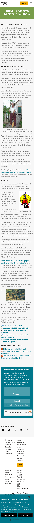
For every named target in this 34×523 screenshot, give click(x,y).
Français (19, 477)
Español (19, 475)
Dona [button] (24, 3)
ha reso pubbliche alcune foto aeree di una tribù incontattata (16, 171)
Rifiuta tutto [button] (25, 515)
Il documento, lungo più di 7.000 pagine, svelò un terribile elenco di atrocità (15, 262)
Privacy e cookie (8, 450)
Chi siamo (8, 440)
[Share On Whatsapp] (15, 430)
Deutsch (19, 470)
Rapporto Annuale (8, 445)
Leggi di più (15, 511)
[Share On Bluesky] (9, 430)
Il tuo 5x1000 (21, 449)
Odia (18, 486)
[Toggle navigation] (31, 3)
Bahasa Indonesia (23, 488)
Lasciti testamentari (21, 441)
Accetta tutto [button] (9, 515)
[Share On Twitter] (21, 430)
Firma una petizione (8, 482)
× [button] (32, 496)
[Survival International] (4, 3)
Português (20, 481)
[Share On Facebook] (3, 430)
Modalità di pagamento (20, 452)
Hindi (18, 484)
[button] (17, 520)
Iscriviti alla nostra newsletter (8, 472)
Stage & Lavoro (10, 442)
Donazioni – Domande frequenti (21, 458)
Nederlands (21, 479)
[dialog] (17, 508)
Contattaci (8, 454)
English (19, 472)
